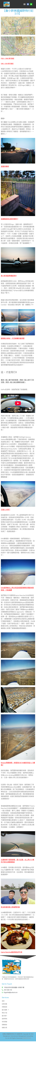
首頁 (3, 1001)
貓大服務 (4, 1010)
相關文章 (4, 1027)
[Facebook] (28, 4)
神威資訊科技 (26, 1038)
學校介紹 (4, 1013)
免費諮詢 (4, 1007)
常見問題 (4, 1021)
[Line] (31, 4)
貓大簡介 (4, 1016)
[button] (24, 4)
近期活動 (4, 1004)
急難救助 (4, 1024)
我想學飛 (4, 1019)
